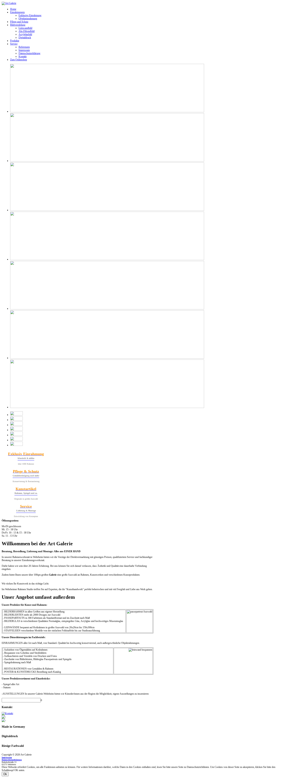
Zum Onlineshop (18, 59)
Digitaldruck (25, 37)
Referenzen (24, 46)
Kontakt (23, 56)
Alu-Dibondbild (27, 31)
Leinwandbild (25, 28)
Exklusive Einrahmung (30, 15)
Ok (5, 774)
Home (13, 9)
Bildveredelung (17, 24)
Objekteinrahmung (28, 18)
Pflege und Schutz (19, 21)
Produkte (14, 40)
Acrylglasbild (25, 34)
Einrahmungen (17, 12)
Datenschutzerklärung (29, 53)
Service (13, 43)
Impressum (24, 50)
